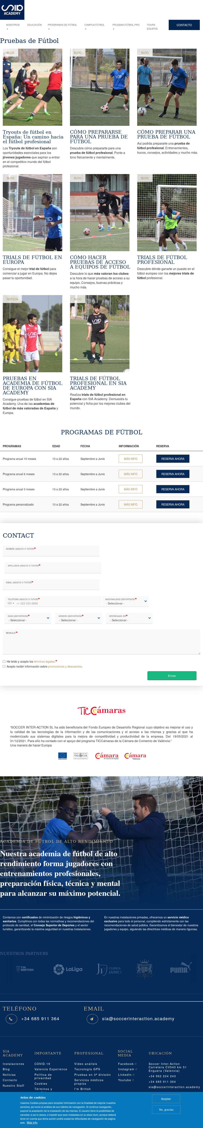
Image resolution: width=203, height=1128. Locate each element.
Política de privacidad (43, 1076)
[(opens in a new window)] (15, 969)
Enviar (172, 676)
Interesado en (117, 616)
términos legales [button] (44, 661)
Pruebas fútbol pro (126, 24)
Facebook (126, 1064)
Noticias (9, 1075)
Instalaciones (13, 1064)
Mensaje (11, 633)
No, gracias (166, 1109)
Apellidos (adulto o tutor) (23, 565)
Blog (10, 53)
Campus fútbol (94, 24)
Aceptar (166, 1099)
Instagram (126, 1069)
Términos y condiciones (44, 1090)
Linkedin (125, 1075)
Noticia (12, 299)
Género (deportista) (70, 616)
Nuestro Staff (13, 1085)
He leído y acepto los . (31, 661)
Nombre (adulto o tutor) (20, 548)
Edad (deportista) (18, 616)
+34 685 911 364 (40, 1018)
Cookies (40, 1083)
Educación (34, 24)
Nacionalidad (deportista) (120, 599)
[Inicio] (12, 10)
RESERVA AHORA (172, 459)
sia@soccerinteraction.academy (138, 1018)
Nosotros (13, 24)
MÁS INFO (130, 459)
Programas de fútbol (62, 24)
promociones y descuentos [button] (65, 666)
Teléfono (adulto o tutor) (23, 599)
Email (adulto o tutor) (18, 582)
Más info (32, 1122)
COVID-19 (42, 1064)
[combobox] (10, 601)
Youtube (124, 1080)
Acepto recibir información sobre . (45, 666)
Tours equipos (152, 26)
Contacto (184, 25)
